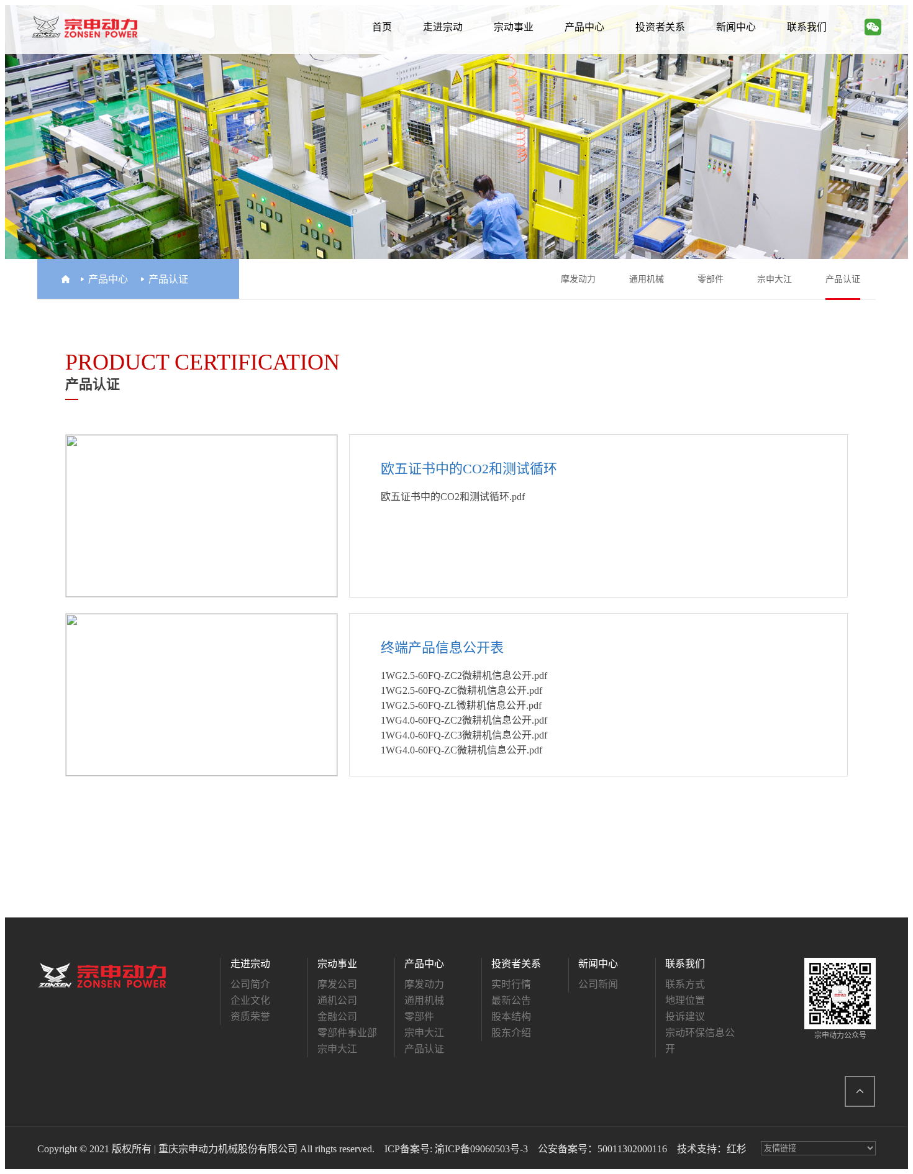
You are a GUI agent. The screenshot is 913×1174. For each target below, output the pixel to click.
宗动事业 (514, 27)
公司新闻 (598, 984)
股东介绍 (511, 1032)
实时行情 (511, 984)
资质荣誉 (250, 1016)
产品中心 (584, 27)
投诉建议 (685, 1016)
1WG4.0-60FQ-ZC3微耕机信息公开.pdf (464, 735)
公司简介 (250, 984)
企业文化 (250, 1000)
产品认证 (842, 279)
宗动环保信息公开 (700, 1040)
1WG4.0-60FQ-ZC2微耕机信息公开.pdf (464, 720)
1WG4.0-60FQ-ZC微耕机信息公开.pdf (461, 750)
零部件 (710, 279)
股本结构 (511, 1016)
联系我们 (807, 27)
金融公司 (337, 1016)
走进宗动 (443, 27)
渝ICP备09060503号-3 (481, 1149)
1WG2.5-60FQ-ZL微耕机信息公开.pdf (461, 705)
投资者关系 (660, 27)
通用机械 (646, 279)
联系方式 (685, 984)
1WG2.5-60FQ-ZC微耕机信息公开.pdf (461, 690)
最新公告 (511, 1000)
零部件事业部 (347, 1032)
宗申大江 (774, 279)
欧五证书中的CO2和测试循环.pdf (453, 496)
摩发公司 (337, 984)
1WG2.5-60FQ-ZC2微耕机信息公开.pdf (464, 675)
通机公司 (337, 1000)
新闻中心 (736, 27)
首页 (382, 27)
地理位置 (685, 1000)
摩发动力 (578, 279)
